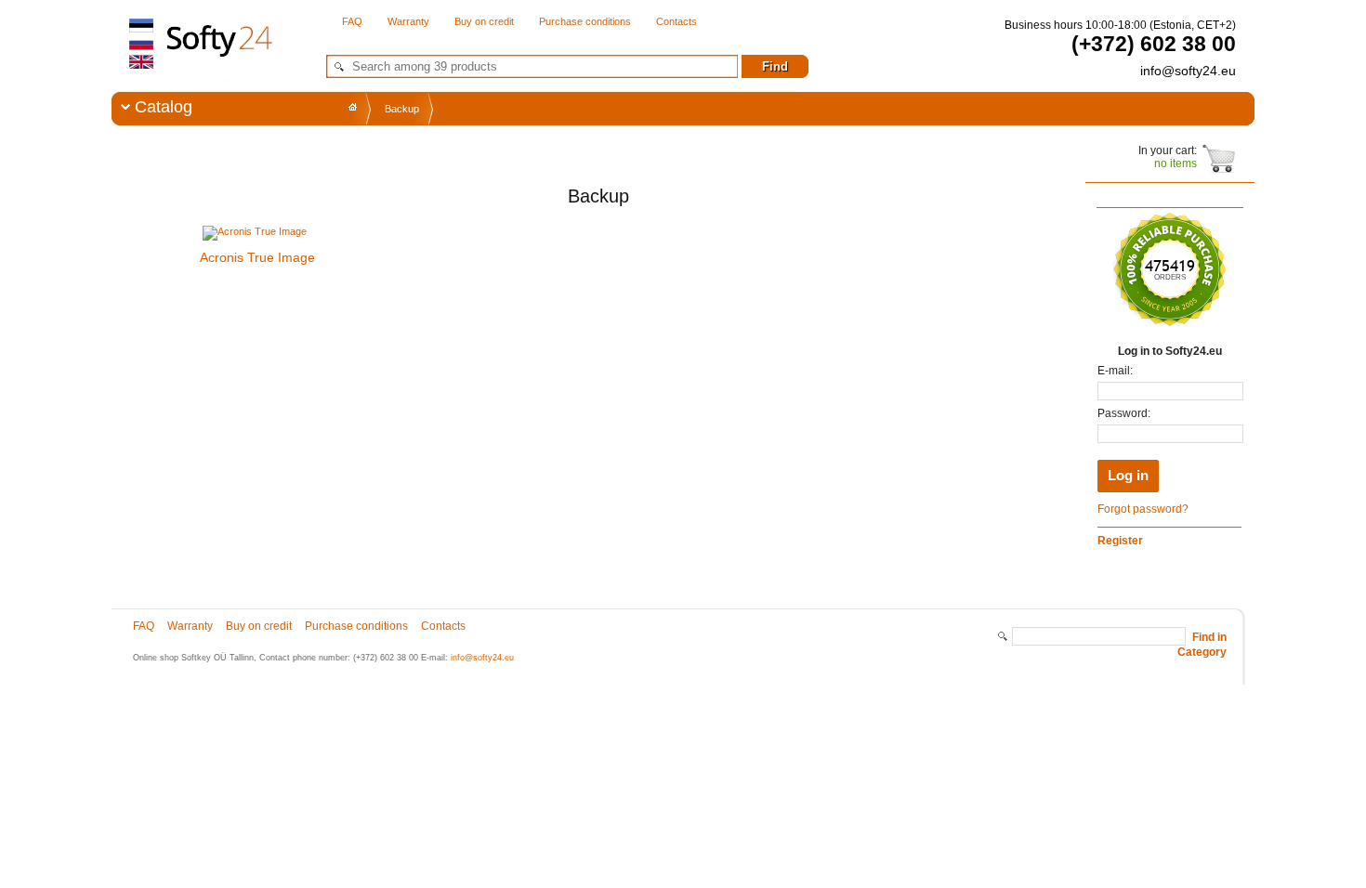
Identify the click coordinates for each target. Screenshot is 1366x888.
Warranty (408, 21)
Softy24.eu (215, 65)
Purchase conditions (585, 21)
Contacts (676, 21)
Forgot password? (1143, 509)
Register (1120, 540)
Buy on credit (484, 21)
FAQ (352, 21)
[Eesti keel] (142, 26)
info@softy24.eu (482, 657)
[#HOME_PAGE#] (352, 106)
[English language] (142, 61)
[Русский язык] (142, 43)
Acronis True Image (257, 257)
